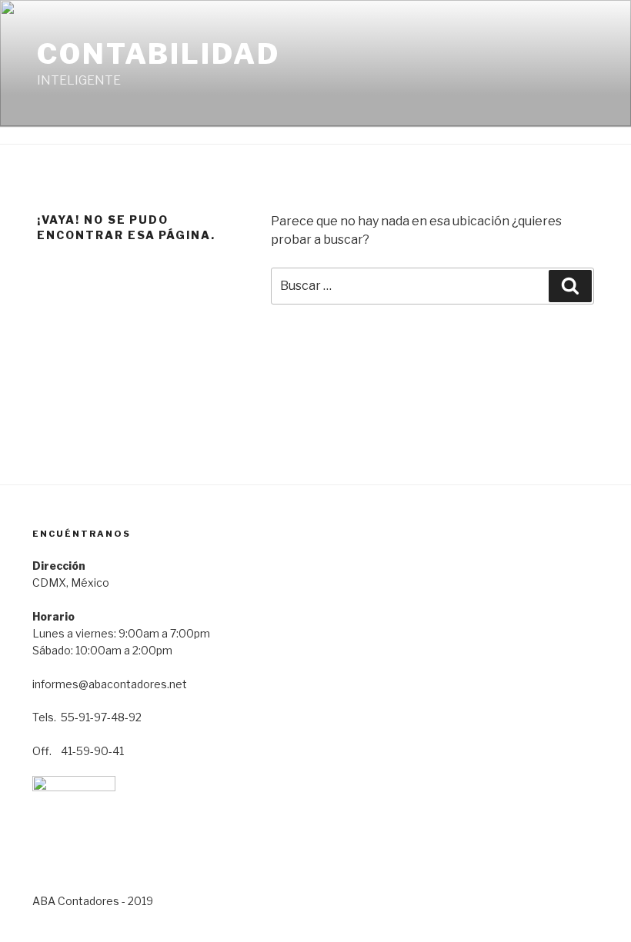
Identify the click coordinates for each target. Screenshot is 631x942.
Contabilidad (158, 54)
